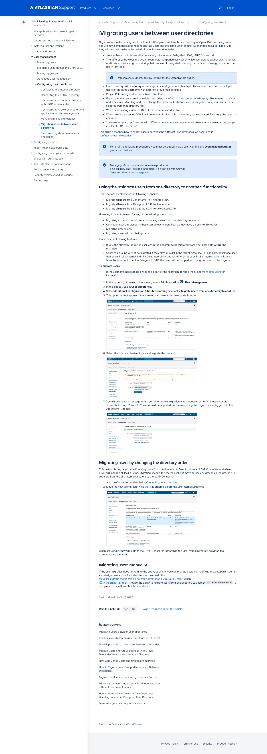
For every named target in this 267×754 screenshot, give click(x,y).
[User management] (193, 22)
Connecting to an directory (162, 482)
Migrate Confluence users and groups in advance (128, 677)
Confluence (117, 724)
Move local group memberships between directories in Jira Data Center (141, 578)
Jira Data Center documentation (52, 164)
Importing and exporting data (51, 147)
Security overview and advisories (53, 174)
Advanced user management (54, 78)
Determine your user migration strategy (122, 703)
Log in (230, 7)
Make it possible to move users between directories (129, 644)
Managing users (46, 62)
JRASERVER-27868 (114, 582)
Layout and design (45, 51)
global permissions (121, 150)
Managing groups (47, 73)
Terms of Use (190, 743)
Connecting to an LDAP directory (60, 94)
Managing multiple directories (58, 118)
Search (220, 8)
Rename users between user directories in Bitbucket (129, 638)
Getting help (41, 180)
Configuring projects (46, 142)
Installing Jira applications (49, 45)
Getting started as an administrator (54, 40)
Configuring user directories (54, 84)
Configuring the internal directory (60, 89)
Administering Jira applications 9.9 (52, 21)
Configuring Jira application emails (54, 153)
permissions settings (173, 122)
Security (207, 743)
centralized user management (132, 172)
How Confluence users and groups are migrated (127, 660)
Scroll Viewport (135, 724)
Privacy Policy (169, 743)
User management (45, 56)
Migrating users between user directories (123, 631)
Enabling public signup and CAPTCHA (59, 67)
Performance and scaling (48, 169)
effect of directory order (182, 98)
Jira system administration (49, 158)
